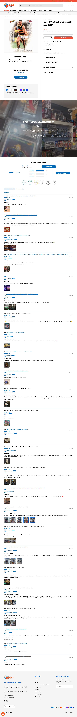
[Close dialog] (61, 344)
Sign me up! (51, 368)
